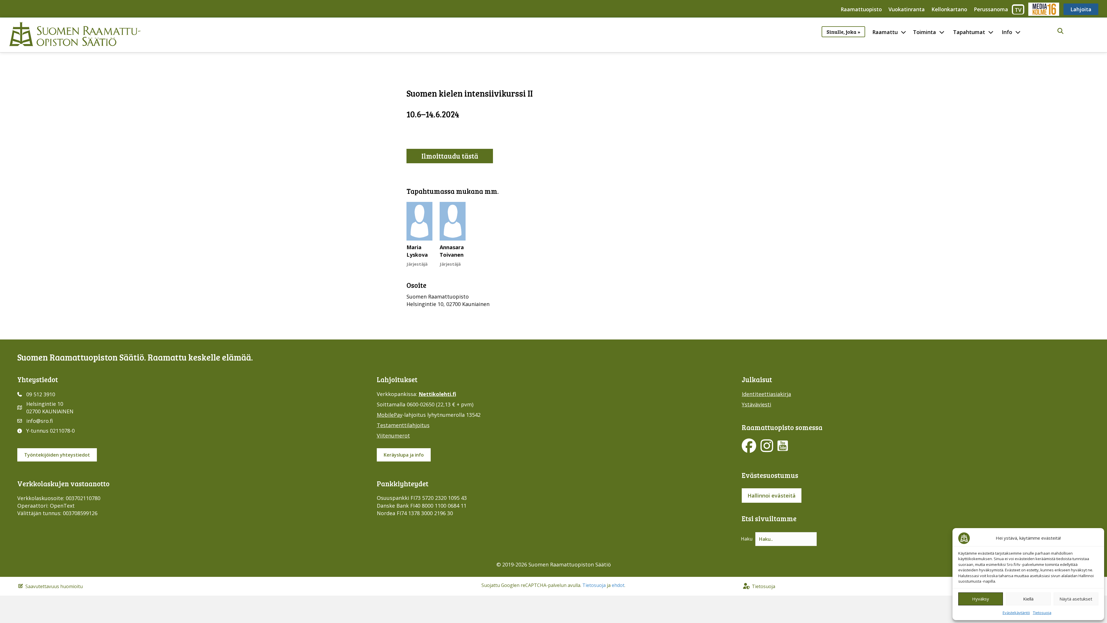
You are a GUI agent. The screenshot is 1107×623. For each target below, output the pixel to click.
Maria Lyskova (417, 251)
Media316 (1043, 9)
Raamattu (885, 32)
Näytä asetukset (1075, 599)
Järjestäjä (417, 264)
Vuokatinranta (906, 9)
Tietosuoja (1042, 612)
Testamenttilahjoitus (403, 425)
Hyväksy (980, 599)
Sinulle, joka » (843, 31)
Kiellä (1028, 599)
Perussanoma (991, 9)
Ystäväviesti (756, 404)
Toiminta (924, 32)
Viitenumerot (393, 435)
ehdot (618, 585)
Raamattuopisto (861, 9)
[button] (1060, 31)
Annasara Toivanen (452, 251)
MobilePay (389, 414)
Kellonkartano (949, 9)
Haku (746, 539)
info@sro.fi (39, 420)
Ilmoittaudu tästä (449, 156)
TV (1018, 9)
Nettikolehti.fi (437, 394)
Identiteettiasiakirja (766, 394)
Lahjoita (1080, 9)
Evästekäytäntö (1016, 612)
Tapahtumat (969, 32)
